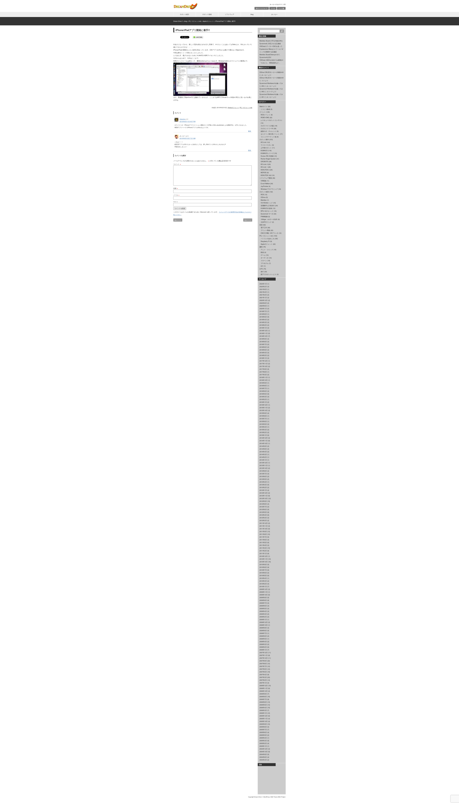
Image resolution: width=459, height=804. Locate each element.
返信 (249, 131)
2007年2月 (263, 680)
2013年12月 (264, 462)
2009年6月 (263, 606)
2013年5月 (263, 479)
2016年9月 (263, 383)
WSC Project (281, 797)
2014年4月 (263, 451)
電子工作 (264, 227)
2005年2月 (263, 743)
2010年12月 (264, 556)
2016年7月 (263, 388)
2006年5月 (263, 705)
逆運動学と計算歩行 (268, 205)
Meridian (264, 200)
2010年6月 (263, 573)
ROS (262, 194)
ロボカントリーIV (267, 128)
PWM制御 (264, 216)
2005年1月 (263, 746)
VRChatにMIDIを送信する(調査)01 (271, 60)
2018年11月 (264, 333)
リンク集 (281, 8)
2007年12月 (264, 652)
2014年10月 (264, 443)
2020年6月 (263, 306)
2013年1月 (263, 490)
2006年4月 (263, 707)
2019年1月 (263, 328)
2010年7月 (263, 570)
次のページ (247, 220)
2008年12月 (264, 622)
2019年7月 (263, 311)
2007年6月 (263, 669)
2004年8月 (263, 757)
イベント (263, 112)
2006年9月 (263, 694)
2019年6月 (263, 314)
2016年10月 (264, 380)
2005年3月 (263, 740)
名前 (175, 188)
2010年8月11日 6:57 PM (187, 121)
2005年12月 (264, 716)
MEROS (263, 172)
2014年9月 (263, 446)
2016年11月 (264, 377)
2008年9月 (263, 628)
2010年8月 (263, 567)
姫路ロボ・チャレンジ (268, 131)
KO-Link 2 (264, 164)
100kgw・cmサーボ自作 (269, 219)
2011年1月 (263, 553)
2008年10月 (264, 625)
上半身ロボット (266, 148)
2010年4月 (263, 578)
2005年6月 (263, 732)
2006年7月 (263, 699)
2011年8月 (263, 534)
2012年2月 (263, 520)
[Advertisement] (271, 780)
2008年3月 (263, 644)
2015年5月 (263, 424)
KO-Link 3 (264, 142)
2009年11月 (264, 592)
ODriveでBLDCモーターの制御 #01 (272, 72)
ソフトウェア (229, 14)
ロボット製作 (264, 139)
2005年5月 (263, 735)
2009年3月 (263, 614)
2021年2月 (263, 295)
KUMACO (264, 150)
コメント (177, 164)
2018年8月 (263, 341)
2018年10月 (264, 336)
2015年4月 (263, 427)
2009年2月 (263, 617)
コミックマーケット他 (268, 137)
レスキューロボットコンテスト (271, 120)
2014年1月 (263, 460)
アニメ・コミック (267, 249)
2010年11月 (264, 559)
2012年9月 (263, 501)
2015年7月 (263, 418)
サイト (175, 202)
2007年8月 (263, 663)
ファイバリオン (266, 145)
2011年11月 (264, 526)
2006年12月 (264, 685)
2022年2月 (263, 286)
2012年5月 (263, 512)
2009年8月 (263, 600)
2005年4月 (263, 738)
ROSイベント (265, 115)
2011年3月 (263, 548)
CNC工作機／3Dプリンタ (269, 233)
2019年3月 (263, 322)
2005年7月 (263, 729)
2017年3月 (263, 374)
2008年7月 (263, 633)
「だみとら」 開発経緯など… (270, 63)
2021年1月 (263, 297)
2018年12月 (264, 330)
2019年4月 (263, 319)
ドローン (264, 260)
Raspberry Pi (265, 241)
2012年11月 (264, 495)
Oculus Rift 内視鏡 (267, 156)
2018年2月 (263, 355)
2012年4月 (263, 515)
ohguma (182, 119)
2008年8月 (263, 630)
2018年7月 (263, 344)
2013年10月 (264, 468)
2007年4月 (263, 674)
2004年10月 (264, 751)
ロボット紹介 (184, 14)
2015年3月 (263, 429)
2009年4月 (263, 611)
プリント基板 (265, 230)
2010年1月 (263, 586)
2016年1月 (263, 402)
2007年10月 (264, 658)
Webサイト (263, 106)
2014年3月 (263, 454)
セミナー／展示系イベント (270, 134)
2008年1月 (263, 650)
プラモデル (264, 263)
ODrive (263, 197)
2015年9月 (263, 413)
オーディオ (264, 258)
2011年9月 (263, 531)
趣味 (261, 247)
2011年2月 (263, 551)
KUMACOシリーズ (267, 153)
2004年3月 (263, 760)
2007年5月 (263, 672)
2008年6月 (263, 636)
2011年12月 (264, 523)
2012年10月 (264, 498)
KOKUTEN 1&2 (266, 175)
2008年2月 (263, 647)
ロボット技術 (207, 14)
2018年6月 (263, 347)
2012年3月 (263, 517)
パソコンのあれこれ (268, 238)
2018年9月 (263, 339)
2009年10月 (264, 595)
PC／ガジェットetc (246, 107)
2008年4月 (263, 641)
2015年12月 (264, 405)
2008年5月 (263, 639)
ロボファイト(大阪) (267, 126)
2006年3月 (263, 710)
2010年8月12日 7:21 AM (187, 138)
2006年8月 (263, 696)
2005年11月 (264, 718)
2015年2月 (263, 432)
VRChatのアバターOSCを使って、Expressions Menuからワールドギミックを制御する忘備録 (272, 49)
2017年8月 (263, 372)
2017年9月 (263, 369)
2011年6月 (263, 540)
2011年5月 (263, 542)
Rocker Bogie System (268, 159)
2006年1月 (263, 713)
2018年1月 (263, 358)
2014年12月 (264, 438)
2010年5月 (263, 575)
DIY (262, 266)
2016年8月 (263, 385)
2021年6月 (263, 289)
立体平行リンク (266, 222)
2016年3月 (263, 396)
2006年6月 (263, 702)
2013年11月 (264, 465)
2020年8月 (263, 303)
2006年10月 (264, 691)
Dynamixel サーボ (267, 214)
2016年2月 (263, 399)
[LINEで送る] (198, 37)
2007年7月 (263, 666)
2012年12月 (264, 493)
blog (252, 14)
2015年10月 (264, 410)
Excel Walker (265, 183)
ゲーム (263, 255)
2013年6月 (263, 476)
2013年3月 (263, 484)
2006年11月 (264, 688)
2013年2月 (263, 487)
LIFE (261, 269)
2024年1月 (263, 284)
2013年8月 (263, 471)
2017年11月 (264, 363)
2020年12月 (264, 300)
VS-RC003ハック (267, 203)
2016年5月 (263, 394)
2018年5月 (263, 350)
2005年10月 (264, 721)
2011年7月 (263, 537)
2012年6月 (263, 509)
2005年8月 (263, 727)
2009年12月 (264, 589)
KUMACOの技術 (266, 208)
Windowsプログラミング (269, 189)
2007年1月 (263, 683)
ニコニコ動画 (265, 109)
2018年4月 (263, 352)
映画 (262, 252)
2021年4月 (263, 292)
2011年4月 (263, 545)
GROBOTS (264, 161)
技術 (261, 225)
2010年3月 (263, 581)
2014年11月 (264, 440)
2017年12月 (264, 361)
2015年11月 (264, 407)
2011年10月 (264, 529)
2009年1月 (263, 619)
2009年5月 (263, 608)
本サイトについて (261, 8)
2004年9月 (263, 754)
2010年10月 (264, 562)
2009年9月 (263, 597)
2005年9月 (263, 724)
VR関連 (263, 181)
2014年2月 (263, 457)
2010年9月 (263, 564)
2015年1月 (263, 435)
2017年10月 (264, 366)
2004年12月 (264, 749)
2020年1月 (263, 308)
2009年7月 (263, 603)
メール (273, 8)
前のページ (178, 220)
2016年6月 (263, 391)
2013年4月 (263, 482)
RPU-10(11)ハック (267, 211)
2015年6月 (263, 421)
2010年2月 (263, 584)
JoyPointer (264, 186)
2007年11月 (264, 655)
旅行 (262, 271)
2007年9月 (263, 661)
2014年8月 (263, 449)
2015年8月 (263, 416)
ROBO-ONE (265, 117)
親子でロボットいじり (268, 274)
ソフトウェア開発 (266, 178)
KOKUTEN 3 (265, 170)
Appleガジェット (233, 107)
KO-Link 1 (264, 167)
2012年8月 (263, 504)
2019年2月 (263, 325)
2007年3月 (263, 677)
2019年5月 (263, 317)
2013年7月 (263, 473)
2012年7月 (263, 506)
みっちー (274, 14)
